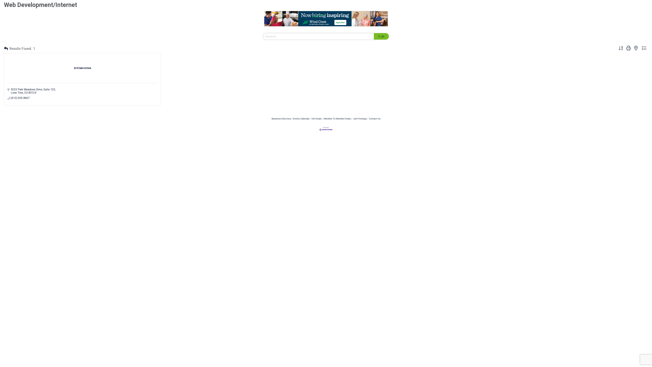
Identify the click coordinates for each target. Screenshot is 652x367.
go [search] (382, 36)
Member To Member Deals (337, 118)
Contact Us (375, 118)
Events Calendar (301, 118)
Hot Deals (317, 118)
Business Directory (281, 118)
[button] (6, 49)
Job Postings (360, 118)
